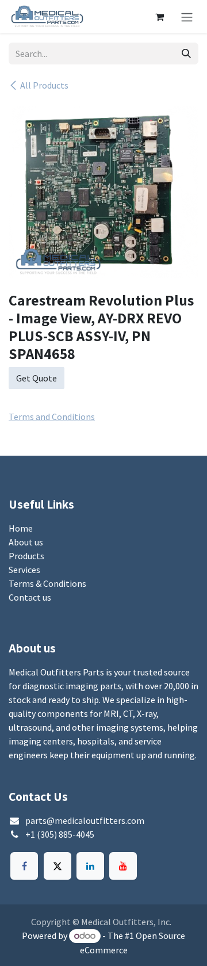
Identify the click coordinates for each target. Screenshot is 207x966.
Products (26, 556)
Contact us (30, 597)
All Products (44, 85)
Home (21, 528)
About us (26, 542)
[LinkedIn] (90, 866)
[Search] (186, 53)
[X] (57, 866)
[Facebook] (24, 866)
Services (24, 569)
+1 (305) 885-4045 (59, 834)
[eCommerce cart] (159, 16)
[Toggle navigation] (186, 17)
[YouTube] (123, 866)
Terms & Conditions (47, 583)
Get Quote (36, 378)
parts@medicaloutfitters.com (84, 820)
